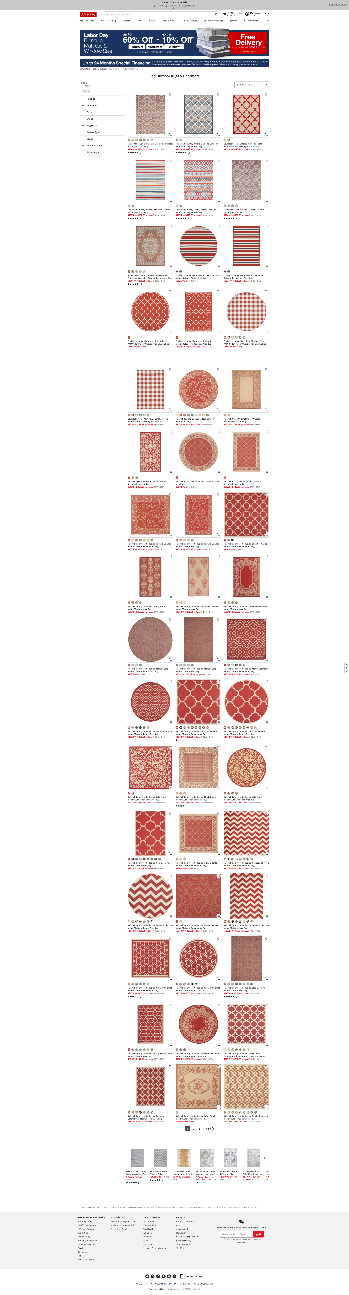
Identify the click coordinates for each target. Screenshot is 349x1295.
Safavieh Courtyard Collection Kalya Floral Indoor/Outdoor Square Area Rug (195, 1117)
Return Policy (84, 1236)
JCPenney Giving (183, 1240)
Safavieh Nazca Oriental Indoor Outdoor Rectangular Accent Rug (242, 420)
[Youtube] (169, 1276)
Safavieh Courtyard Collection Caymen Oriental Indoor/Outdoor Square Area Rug (150, 989)
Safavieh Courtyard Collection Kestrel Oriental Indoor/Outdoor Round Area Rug (197, 1054)
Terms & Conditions (156, 1289)
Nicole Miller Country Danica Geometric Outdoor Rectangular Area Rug (150, 145)
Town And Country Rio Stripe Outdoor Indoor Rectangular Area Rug (149, 211)
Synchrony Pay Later (87, 1244)
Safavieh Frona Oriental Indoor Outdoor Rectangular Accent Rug (242, 482)
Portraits (147, 1236)
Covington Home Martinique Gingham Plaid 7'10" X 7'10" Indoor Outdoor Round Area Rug (245, 342)
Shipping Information (87, 1240)
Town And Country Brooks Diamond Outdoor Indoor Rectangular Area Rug (197, 145)
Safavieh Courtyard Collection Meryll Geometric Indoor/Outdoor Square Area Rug (246, 670)
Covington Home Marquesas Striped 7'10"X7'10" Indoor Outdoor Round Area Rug (198, 276)
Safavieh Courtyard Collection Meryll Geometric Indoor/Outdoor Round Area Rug (150, 732)
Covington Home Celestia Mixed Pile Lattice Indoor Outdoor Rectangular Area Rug (244, 145)
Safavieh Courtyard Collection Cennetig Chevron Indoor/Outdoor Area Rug (246, 926)
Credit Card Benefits (120, 1229)
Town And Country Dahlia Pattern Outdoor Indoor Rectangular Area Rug (196, 211)
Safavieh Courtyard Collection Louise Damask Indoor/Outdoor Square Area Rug (197, 926)
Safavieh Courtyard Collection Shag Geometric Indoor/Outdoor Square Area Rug (245, 545)
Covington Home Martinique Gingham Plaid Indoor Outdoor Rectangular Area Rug (148, 420)
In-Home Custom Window (155, 1248)
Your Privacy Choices (159, 1284)
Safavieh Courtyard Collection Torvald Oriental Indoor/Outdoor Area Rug (197, 545)
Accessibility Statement (203, 1284)
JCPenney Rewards (86, 1229)
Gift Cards (82, 1252)
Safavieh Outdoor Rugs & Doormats (211, 1207)
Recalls (81, 1248)
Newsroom (181, 1232)
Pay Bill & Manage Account (123, 1221)
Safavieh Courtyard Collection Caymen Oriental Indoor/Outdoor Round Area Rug (198, 989)
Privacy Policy (141, 1284)
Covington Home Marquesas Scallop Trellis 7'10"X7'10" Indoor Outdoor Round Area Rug (148, 342)
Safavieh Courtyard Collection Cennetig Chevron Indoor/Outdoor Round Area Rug (150, 926)
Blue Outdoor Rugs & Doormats (134, 1207)
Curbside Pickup (150, 1225)
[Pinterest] (164, 1276)
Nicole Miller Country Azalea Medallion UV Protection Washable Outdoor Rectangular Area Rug (150, 276)
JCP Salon (147, 1232)
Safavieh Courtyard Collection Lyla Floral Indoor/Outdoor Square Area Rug (147, 798)
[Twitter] (147, 1276)
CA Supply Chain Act (182, 1284)
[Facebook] (158, 1276)
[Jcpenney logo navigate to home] (88, 14)
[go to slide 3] (173, 8)
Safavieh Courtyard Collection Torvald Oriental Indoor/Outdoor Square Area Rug (149, 545)
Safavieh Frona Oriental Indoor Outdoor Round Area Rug (198, 482)
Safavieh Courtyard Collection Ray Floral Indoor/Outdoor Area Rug (146, 607)
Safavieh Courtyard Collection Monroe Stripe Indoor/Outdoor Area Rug (197, 670)
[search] (217, 14)
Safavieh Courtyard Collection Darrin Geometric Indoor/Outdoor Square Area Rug (246, 1117)
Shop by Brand (183, 1244)
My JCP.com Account (87, 1225)
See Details (241, 1242)
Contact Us (83, 1232)
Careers (179, 1225)
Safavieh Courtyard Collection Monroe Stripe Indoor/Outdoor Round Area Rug (149, 670)
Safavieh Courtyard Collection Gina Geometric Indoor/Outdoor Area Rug (149, 864)
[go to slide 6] (181, 8)
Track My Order (85, 1221)
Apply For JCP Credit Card (122, 1225)
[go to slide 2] (171, 8)
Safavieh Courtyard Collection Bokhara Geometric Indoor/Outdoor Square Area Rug (244, 1054)
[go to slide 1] (169, 8)
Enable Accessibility (338, 4)
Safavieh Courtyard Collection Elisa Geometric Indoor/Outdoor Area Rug (245, 989)
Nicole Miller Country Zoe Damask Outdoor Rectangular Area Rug (244, 211)
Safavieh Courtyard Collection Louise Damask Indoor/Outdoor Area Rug (197, 607)
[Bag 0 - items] (266, 14)
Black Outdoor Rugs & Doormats (159, 1207)
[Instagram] (153, 1276)
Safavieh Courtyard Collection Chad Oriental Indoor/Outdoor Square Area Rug (196, 798)
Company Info (182, 1229)
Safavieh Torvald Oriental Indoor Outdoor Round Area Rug (195, 420)
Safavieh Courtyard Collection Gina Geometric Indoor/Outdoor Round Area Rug (245, 732)
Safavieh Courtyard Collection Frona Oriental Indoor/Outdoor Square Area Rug (197, 864)
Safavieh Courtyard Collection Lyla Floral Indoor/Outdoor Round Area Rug (243, 798)
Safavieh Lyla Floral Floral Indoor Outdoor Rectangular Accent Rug (147, 482)
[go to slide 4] (176, 8)
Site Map (180, 1248)
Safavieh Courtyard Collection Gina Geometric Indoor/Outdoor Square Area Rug (197, 732)
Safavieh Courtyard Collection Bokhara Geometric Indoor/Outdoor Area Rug (146, 1117)
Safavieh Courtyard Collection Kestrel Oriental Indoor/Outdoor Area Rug (245, 607)
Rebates (81, 1255)
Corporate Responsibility (187, 1236)
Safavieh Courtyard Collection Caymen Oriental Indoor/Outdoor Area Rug (150, 1054)
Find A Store (148, 1221)
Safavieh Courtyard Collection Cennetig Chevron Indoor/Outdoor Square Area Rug (246, 864)
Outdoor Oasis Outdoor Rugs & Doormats (241, 1207)
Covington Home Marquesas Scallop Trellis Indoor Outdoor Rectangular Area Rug (196, 342)
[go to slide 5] (178, 8)
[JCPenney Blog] (174, 1276)
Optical (146, 1240)
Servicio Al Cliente (86, 1259)
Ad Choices (171, 1289)
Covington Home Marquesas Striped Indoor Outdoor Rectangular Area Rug (244, 276)
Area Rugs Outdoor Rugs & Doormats (107, 1207)
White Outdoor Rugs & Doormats (184, 1207)
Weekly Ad (148, 1229)
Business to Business (185, 1221)
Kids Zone (147, 1244)
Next (208, 1128)
